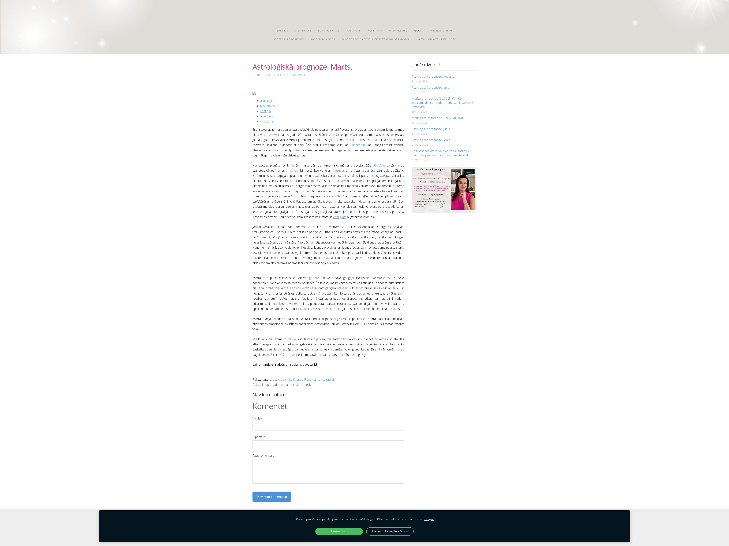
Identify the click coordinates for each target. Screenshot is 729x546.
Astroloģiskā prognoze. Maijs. (431, 140)
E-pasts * (258, 437)
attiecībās (378, 165)
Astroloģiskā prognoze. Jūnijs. (431, 129)
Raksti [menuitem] (419, 30)
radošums (267, 121)
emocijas (292, 170)
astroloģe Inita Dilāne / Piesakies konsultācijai (303, 379)
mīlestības (338, 170)
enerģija (265, 111)
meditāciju (358, 145)
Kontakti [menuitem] (375, 30)
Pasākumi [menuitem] (353, 30)
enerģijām (339, 217)
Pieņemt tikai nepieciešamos (390, 531)
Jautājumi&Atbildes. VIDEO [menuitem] (436, 39)
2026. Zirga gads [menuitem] (322, 39)
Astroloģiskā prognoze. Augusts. (433, 76)
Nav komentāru (296, 75)
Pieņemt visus (339, 531)
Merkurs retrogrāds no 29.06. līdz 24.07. (438, 118)
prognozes (267, 106)
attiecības (266, 116)
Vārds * (257, 418)
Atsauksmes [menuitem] (398, 30)
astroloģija (267, 101)
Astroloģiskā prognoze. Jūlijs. (431, 87)
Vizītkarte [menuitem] (303, 30)
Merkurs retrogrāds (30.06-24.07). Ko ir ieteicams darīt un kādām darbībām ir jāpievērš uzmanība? (442, 102)
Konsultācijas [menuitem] (329, 30)
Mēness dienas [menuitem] (441, 30)
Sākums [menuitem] (282, 30)
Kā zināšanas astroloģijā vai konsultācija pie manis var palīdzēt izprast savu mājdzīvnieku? (441, 153)
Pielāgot (429, 519)
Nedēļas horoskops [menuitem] (288, 39)
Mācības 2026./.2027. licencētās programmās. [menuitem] (376, 39)
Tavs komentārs (263, 455)
